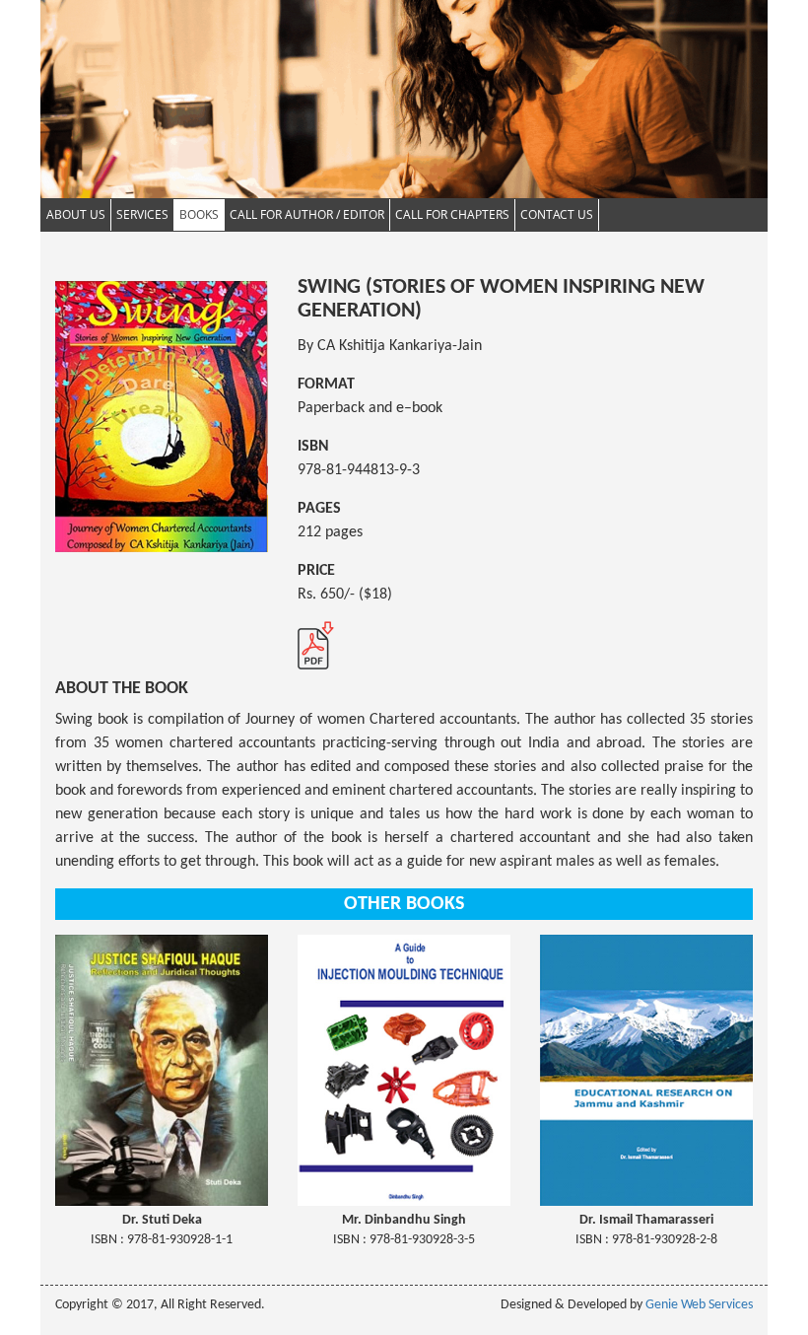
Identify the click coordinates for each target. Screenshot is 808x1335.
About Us (75, 214)
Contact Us (556, 214)
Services (142, 214)
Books (199, 214)
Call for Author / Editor (307, 214)
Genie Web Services (699, 1305)
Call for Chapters (452, 214)
